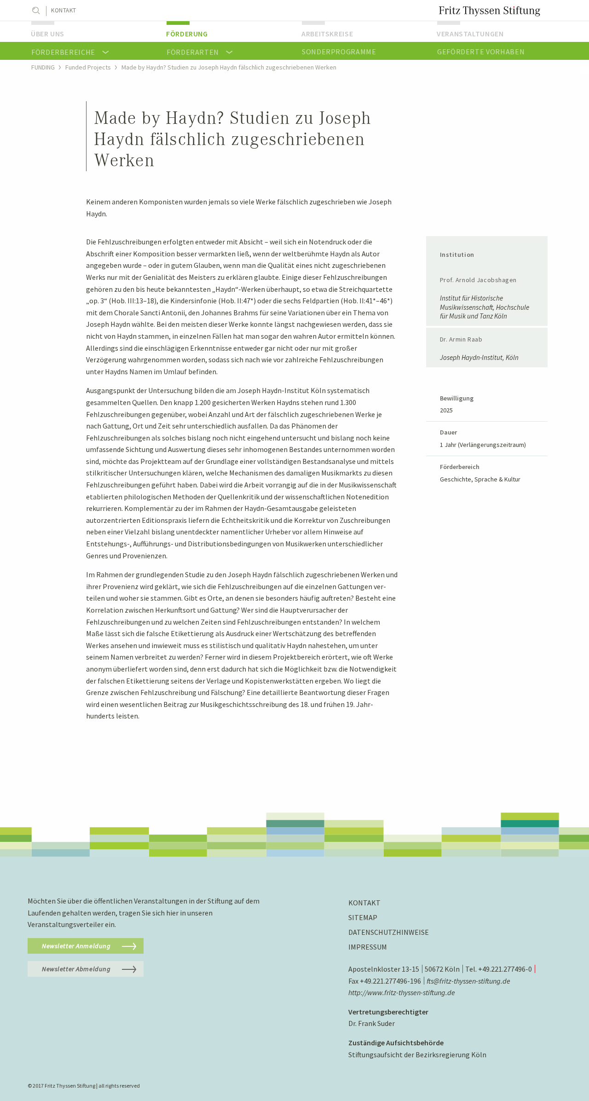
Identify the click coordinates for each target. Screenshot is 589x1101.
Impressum (367, 946)
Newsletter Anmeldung (76, 946)
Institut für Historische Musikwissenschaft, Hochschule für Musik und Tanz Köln (484, 307)
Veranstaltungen (470, 33)
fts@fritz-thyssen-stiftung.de (468, 980)
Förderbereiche (63, 52)
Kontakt (63, 10)
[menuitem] (91, 31)
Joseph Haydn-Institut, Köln (479, 357)
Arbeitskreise (327, 33)
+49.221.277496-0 (505, 969)
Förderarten (193, 52)
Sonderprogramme (339, 51)
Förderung (187, 33)
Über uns (47, 33)
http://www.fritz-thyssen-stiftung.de (401, 992)
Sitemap (362, 917)
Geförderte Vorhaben (481, 51)
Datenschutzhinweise (388, 932)
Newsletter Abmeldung (76, 969)
